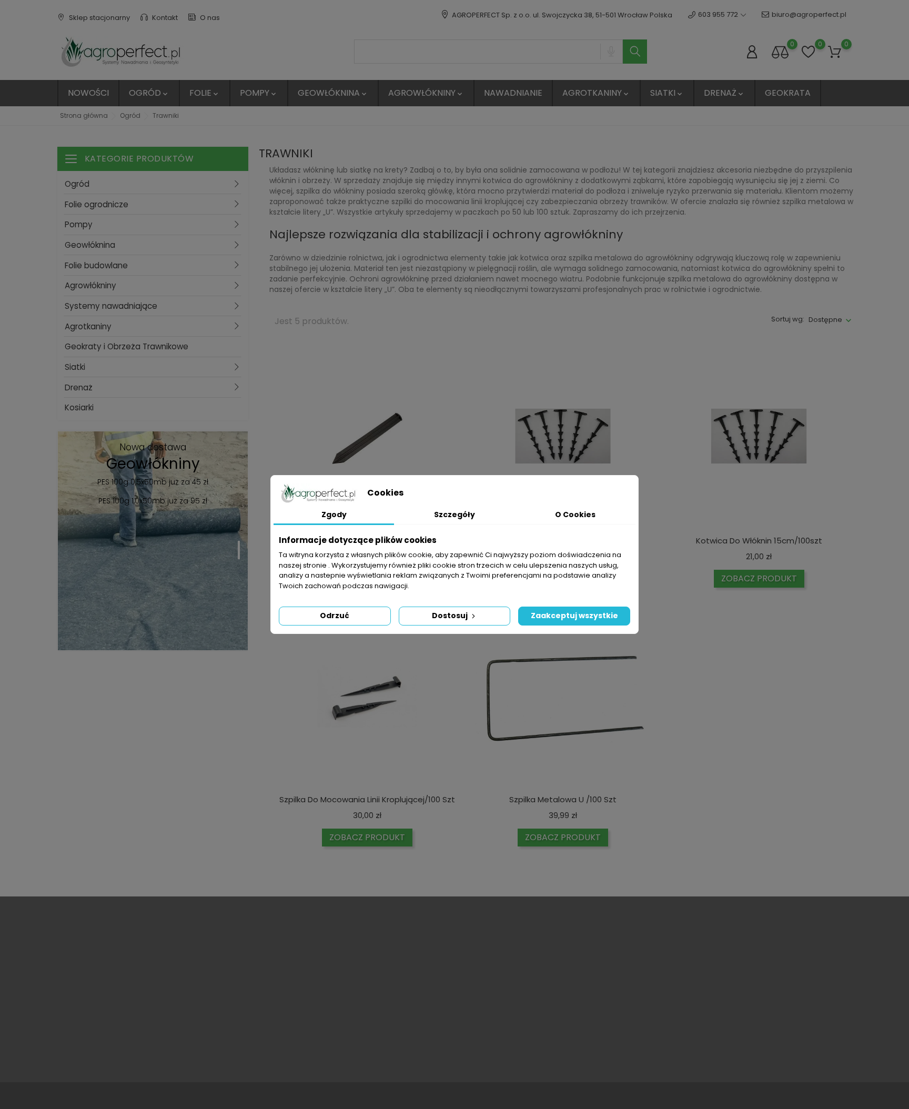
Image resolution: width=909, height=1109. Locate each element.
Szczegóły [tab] (454, 514)
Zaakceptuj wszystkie (574, 615)
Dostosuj (450, 615)
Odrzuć (334, 615)
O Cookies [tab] (575, 514)
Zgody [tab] (334, 514)
